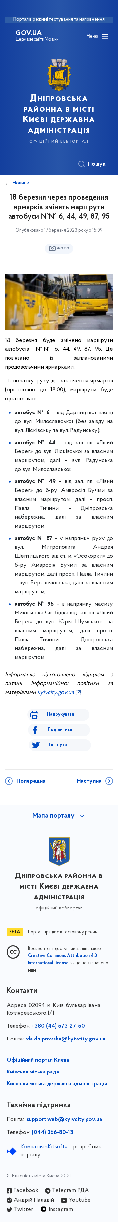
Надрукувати (60, 714)
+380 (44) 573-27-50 (58, 1026)
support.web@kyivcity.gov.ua (64, 1120)
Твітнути (58, 745)
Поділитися (60, 729)
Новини (21, 183)
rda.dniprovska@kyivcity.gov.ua (65, 1039)
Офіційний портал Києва (38, 1060)
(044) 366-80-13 (52, 1133)
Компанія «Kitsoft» (44, 1147)
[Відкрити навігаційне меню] (105, 36)
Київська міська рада (33, 1072)
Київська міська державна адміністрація (57, 1084)
